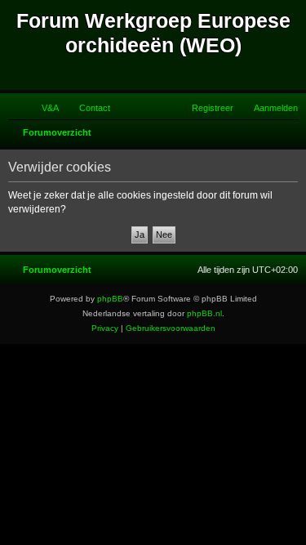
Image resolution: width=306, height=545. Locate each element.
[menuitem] (43, 108)
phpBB (110, 298)
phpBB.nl (204, 313)
